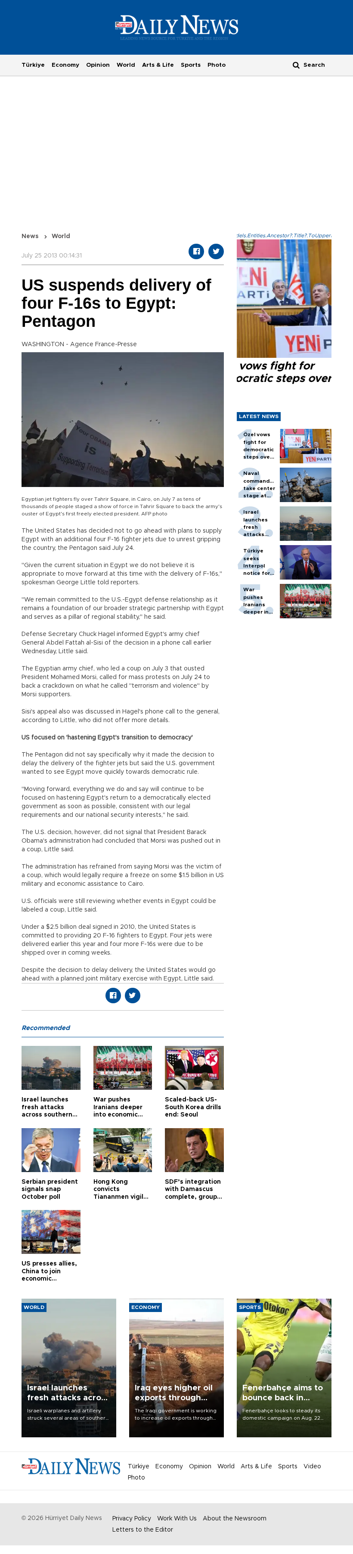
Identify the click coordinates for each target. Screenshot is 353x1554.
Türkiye (33, 65)
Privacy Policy (131, 1519)
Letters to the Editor (142, 1530)
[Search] (296, 64)
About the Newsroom (234, 1519)
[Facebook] (196, 251)
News (30, 236)
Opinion (98, 65)
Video (312, 1467)
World (126, 65)
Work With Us (177, 1519)
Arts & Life (158, 65)
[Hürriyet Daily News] (176, 27)
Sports (191, 65)
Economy (65, 65)
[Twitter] (216, 251)
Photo (216, 65)
